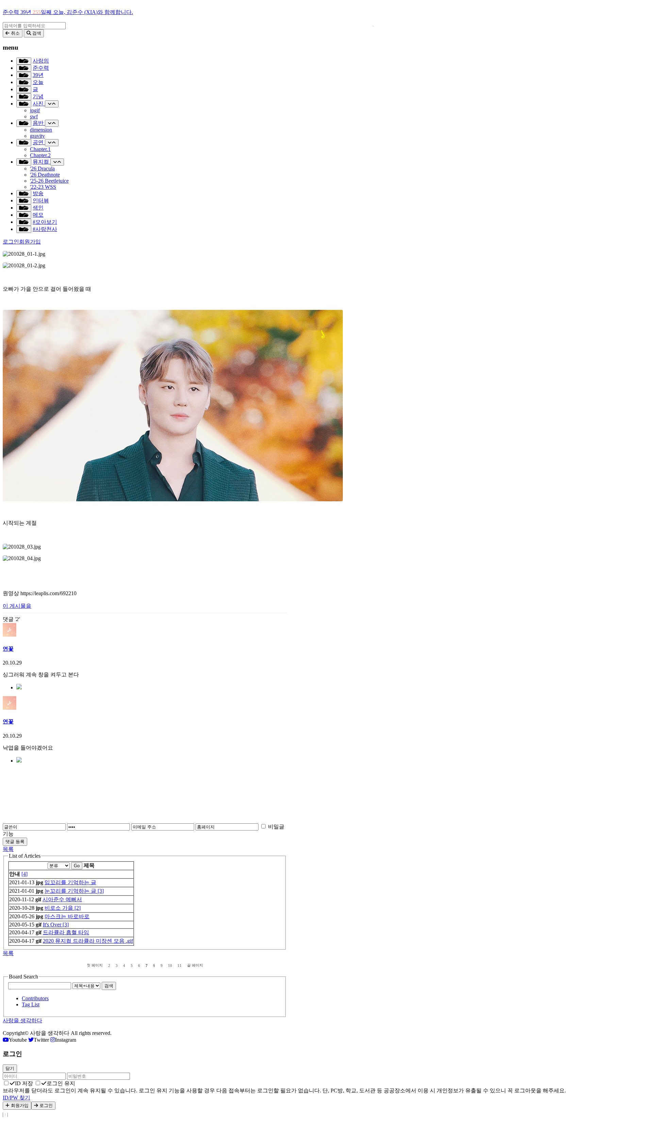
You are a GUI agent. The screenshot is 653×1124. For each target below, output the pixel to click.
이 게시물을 (17, 606)
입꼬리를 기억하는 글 (70, 882)
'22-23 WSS (43, 187)
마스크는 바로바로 (67, 916)
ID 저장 (24, 1083)
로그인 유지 (61, 1083)
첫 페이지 (95, 965)
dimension (41, 130)
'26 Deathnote (45, 175)
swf (34, 116)
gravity (37, 136)
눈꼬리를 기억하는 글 (71, 891)
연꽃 (8, 649)
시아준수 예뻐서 (62, 899)
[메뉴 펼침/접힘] (23, 61)
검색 (108, 985)
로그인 (11, 242)
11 (180, 965)
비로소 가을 (59, 908)
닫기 (9, 1068)
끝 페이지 (195, 965)
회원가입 (30, 242)
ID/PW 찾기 (16, 1098)
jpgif (35, 110)
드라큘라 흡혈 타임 (66, 932)
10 (170, 965)
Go (77, 865)
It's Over (53, 924)
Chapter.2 (40, 155)
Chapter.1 (40, 149)
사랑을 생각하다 (22, 1020)
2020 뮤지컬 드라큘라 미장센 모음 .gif (88, 941)
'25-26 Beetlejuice (49, 181)
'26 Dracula (42, 168)
